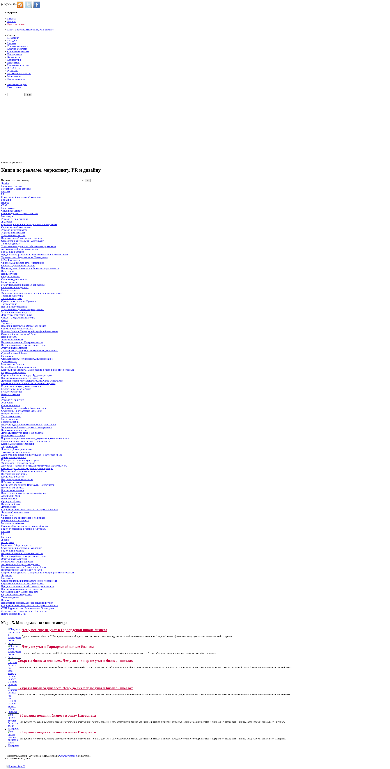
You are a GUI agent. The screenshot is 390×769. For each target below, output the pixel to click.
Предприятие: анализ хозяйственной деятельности (27, 586)
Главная (11, 18)
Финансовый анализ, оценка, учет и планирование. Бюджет (32, 293)
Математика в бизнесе (12, 523)
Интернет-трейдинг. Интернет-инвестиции (23, 345)
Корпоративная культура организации (21, 386)
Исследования (14, 54)
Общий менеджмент (11, 210)
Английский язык (10, 496)
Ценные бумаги (9, 273)
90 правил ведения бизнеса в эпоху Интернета (58, 715)
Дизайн (5, 183)
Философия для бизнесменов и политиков (23, 517)
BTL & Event (14, 68)
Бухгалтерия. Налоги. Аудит (16, 389)
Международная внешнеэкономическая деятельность (28, 424)
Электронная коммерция (14, 347)
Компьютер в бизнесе (12, 476)
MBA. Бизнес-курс (11, 260)
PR (2, 194)
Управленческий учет (12, 400)
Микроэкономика (10, 422)
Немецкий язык (9, 498)
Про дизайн (13, 62)
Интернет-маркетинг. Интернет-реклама (22, 342)
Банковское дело (9, 290)
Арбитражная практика (13, 457)
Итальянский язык (10, 504)
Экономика (7, 402)
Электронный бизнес (12, 339)
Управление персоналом (14, 230)
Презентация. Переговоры (15, 520)
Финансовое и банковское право (18, 463)
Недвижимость (9, 337)
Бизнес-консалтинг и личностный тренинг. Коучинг (28, 383)
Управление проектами (13, 235)
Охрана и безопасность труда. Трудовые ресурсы (26, 375)
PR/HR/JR (12, 70)
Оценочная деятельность (14, 279)
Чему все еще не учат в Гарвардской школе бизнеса (64, 630)
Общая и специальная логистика (18, 317)
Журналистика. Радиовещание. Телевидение (24, 257)
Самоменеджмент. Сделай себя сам (19, 213)
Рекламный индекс (17, 84)
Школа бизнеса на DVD (13, 613)
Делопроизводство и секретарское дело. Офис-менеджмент (32, 380)
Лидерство (6, 221)
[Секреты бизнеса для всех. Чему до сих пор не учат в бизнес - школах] (12, 684)
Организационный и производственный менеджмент (29, 224)
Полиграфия (7, 542)
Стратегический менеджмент (16, 227)
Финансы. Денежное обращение (18, 265)
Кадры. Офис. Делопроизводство (18, 367)
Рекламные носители (18, 65)
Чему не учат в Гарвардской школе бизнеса (58, 647)
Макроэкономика (10, 419)
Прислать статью (16, 24)
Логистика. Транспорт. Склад (16, 315)
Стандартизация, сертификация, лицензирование (27, 358)
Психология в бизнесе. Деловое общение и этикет (27, 602)
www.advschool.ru (68, 756)
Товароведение (9, 304)
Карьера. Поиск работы (13, 372)
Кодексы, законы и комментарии (18, 443)
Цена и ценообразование (14, 306)
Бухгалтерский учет (11, 391)
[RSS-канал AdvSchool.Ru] (21, 4)
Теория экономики (11, 416)
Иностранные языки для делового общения (23, 493)
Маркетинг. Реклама (11, 186)
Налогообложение (10, 394)
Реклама (11, 43)
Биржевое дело (9, 282)
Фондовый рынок (10, 276)
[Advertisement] (18, 129)
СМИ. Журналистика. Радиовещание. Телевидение (27, 608)
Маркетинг (13, 38)
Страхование (8, 356)
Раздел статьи (14, 87)
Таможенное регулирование (15, 452)
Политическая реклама (19, 73)
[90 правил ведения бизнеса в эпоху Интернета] (13, 728)
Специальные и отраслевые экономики (21, 411)
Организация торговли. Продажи (18, 301)
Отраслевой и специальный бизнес (19, 334)
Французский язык (11, 501)
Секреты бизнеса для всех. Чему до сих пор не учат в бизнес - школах (75, 661)
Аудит (4, 397)
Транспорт (6, 323)
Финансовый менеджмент (14, 287)
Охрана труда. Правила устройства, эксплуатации (27, 468)
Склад (4, 320)
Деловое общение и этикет (15, 512)
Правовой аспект (16, 79)
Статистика (7, 515)
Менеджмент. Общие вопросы (17, 561)
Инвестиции (7, 271)
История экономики (11, 413)
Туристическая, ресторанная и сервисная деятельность (29, 350)
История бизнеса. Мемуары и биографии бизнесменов (29, 331)
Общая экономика (10, 405)
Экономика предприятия (14, 430)
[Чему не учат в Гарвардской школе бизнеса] (14, 657)
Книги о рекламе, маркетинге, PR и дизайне (30, 29)
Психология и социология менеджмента (22, 378)
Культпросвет (14, 57)
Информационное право (14, 474)
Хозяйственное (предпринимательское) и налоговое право (31, 454)
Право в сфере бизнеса (13, 435)
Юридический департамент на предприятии (24, 471)
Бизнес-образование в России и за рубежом (23, 528)
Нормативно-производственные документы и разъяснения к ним (35, 438)
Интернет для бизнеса (12, 487)
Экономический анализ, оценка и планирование (26, 427)
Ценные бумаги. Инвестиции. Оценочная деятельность (30, 268)
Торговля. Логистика (12, 295)
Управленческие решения (14, 219)
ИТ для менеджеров (11, 482)
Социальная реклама (18, 51)
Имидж (5, 202)
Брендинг (12, 40)
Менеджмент (14, 76)
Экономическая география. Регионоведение (24, 408)
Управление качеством (13, 232)
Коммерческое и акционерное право (20, 460)
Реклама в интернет (17, 46)
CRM (4, 205)
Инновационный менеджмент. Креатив (21, 238)
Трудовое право (9, 446)
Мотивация (7, 216)
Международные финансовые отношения (22, 284)
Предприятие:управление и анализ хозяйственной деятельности (34, 254)
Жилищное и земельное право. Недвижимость (25, 441)
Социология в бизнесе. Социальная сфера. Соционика (29, 509)
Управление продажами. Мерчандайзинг (22, 309)
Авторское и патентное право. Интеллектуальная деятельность (34, 465)
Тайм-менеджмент (10, 243)
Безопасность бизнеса (12, 364)
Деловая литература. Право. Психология (22, 432)
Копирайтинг (14, 59)
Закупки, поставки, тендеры (16, 312)
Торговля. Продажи (11, 298)
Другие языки (8, 507)
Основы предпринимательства (17, 328)
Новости (11, 21)
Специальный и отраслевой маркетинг (21, 197)
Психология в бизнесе (12, 490)
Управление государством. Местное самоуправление (28, 246)
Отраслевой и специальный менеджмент (22, 241)
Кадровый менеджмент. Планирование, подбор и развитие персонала (37, 369)
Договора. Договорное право (16, 449)
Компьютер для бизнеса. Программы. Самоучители (28, 485)
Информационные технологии (17, 479)
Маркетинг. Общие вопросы (16, 188)
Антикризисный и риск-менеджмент (20, 249)
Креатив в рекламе (17, 49)
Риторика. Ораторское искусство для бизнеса (24, 526)
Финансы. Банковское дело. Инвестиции (22, 263)
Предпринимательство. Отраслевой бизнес (23, 326)
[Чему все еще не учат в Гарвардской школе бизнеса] (14, 643)
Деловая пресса (9, 361)
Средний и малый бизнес (14, 353)
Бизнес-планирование (12, 252)
